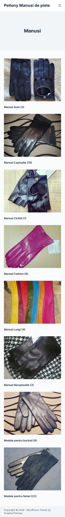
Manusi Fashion (16, 273)
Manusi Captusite (18, 162)
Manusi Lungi (14, 329)
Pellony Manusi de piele (27, 5)
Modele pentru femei (20, 496)
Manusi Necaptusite (19, 385)
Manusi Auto (14, 107)
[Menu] (59, 5)
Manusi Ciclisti (15, 218)
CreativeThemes (13, 513)
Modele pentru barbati (20, 440)
